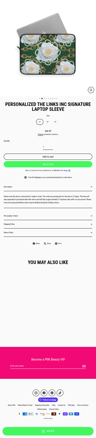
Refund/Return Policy (25, 405)
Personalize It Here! (11, 216)
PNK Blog (71, 405)
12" (40, 122)
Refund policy (42, 409)
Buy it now (48, 164)
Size (48, 116)
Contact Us (61, 405)
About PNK (11, 405)
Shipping (40, 134)
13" (47, 122)
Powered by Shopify (48, 418)
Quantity (7, 141)
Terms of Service (82, 405)
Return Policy (8, 232)
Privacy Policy (54, 409)
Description (8, 187)
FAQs (53, 405)
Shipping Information (42, 405)
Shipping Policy (9, 224)
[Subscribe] (84, 366)
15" (55, 122)
